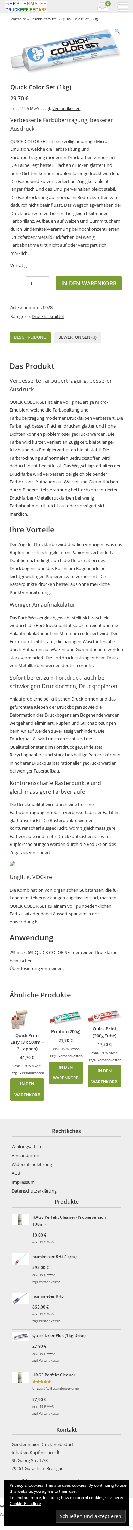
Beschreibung (30, 337)
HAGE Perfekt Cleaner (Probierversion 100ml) (69, 1220)
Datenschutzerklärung (34, 1191)
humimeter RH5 (48, 1296)
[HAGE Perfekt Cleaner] (21, 1378)
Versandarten (25, 1155)
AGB (16, 1173)
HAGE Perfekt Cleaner (53, 1374)
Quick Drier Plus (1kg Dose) (59, 1335)
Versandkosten (66, 108)
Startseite (18, 18)
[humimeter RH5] (21, 1299)
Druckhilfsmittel (44, 18)
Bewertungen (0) (77, 337)
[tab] (30, 337)
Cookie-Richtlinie (25, 1503)
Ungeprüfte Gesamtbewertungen (56, 1388)
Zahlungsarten (26, 1146)
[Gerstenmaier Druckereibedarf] (35, 6)
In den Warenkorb (89, 283)
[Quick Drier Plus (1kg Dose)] (21, 1337)
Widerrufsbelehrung (32, 1164)
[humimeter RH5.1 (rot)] (21, 1260)
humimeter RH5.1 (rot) (54, 1256)
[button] (117, 31)
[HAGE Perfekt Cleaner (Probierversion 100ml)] (21, 1220)
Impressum (23, 1182)
